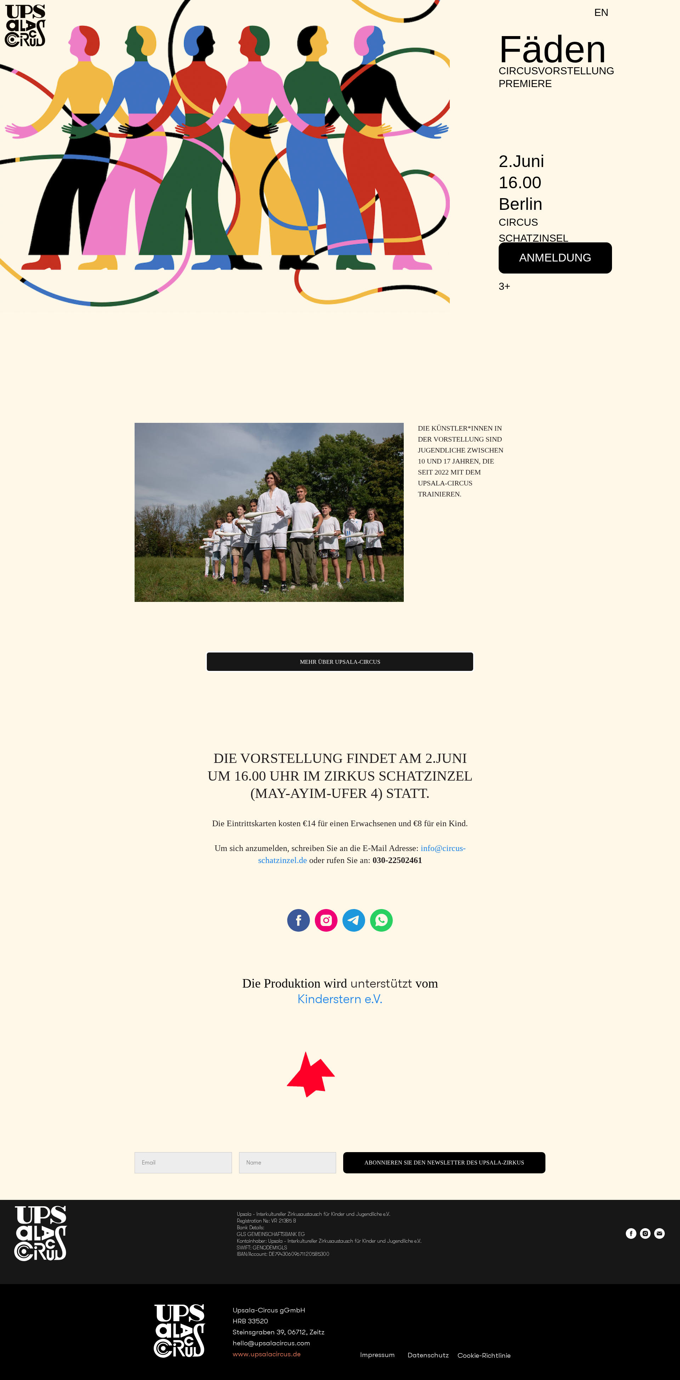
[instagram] (326, 920)
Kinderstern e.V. (340, 999)
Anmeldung (555, 257)
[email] (659, 1237)
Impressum (377, 1355)
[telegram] (353, 920)
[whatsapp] (381, 920)
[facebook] (298, 920)
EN (601, 12)
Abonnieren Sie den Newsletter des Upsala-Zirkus (444, 1163)
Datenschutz (428, 1355)
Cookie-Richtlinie (484, 1355)
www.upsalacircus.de (267, 1354)
